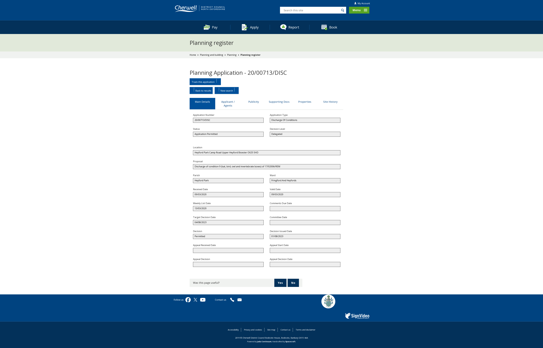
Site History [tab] (330, 101)
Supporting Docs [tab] (279, 101)
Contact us (285, 329)
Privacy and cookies (253, 329)
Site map (271, 329)
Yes (282, 284)
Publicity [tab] (253, 101)
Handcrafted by (283, 341)
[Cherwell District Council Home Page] (200, 8)
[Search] (342, 10)
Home (193, 54)
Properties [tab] (304, 101)
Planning (232, 54)
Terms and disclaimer (305, 329)
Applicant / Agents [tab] (228, 103)
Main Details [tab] (202, 101)
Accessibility (233, 329)
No (295, 284)
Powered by (259, 341)
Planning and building (211, 54)
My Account (364, 3)
